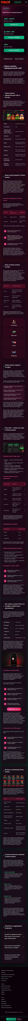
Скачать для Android (14, 709)
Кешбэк (2, 992)
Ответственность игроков (6, 976)
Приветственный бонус (6, 990)
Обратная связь (4, 978)
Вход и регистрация (19, 58)
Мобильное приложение (6, 1007)
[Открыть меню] (26, 2)
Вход (19, 1019)
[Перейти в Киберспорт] (14, 353)
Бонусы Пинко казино (5, 986)
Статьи (2, 997)
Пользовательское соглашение (8, 974)
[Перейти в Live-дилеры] (14, 322)
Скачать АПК (17, 2)
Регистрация (11, 1019)
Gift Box (3, 994)
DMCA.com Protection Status (7, 970)
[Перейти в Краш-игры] (14, 332)
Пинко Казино (20, 1012)
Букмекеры (3, 1001)
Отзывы (3, 983)
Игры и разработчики (5, 1005)
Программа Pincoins (5, 988)
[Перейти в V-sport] (14, 343)
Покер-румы (4, 1003)
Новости (3, 999)
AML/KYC (3, 972)
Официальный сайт (8, 58)
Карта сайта (3, 980)
